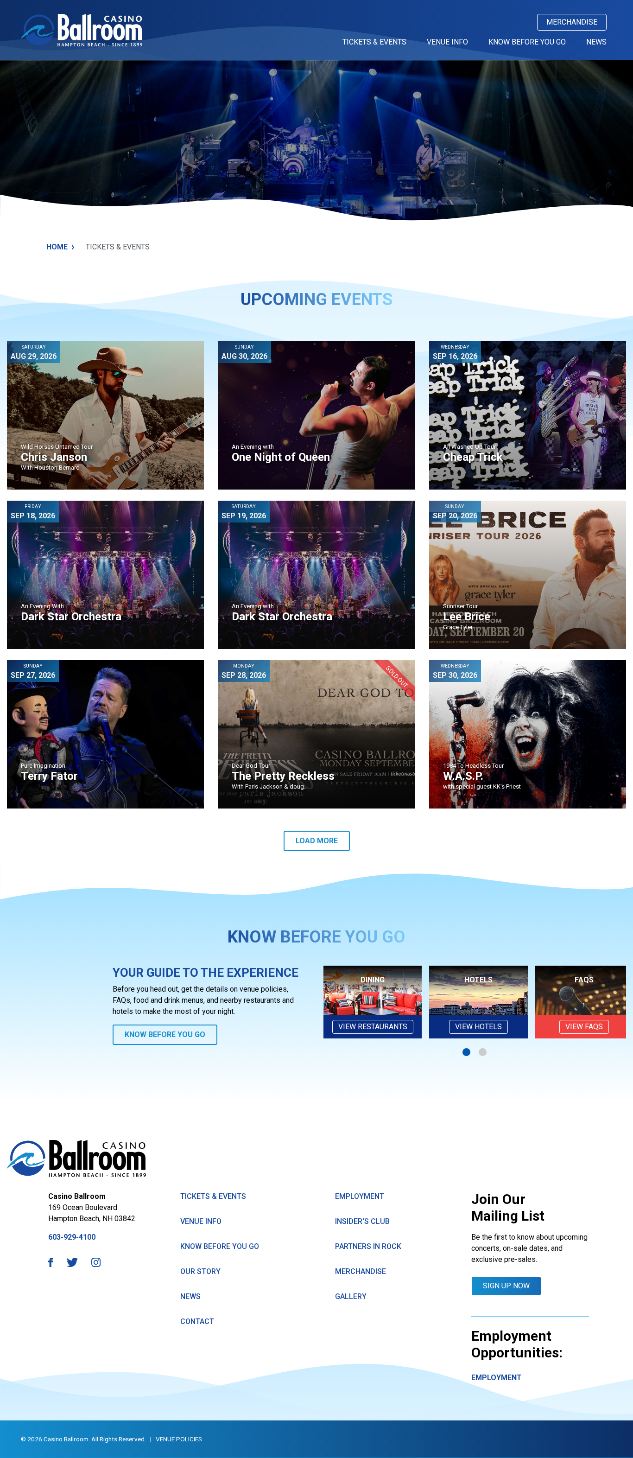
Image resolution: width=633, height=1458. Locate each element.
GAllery (351, 1296)
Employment (359, 1196)
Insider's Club (362, 1221)
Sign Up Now (506, 1285)
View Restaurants (372, 1026)
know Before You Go (219, 1246)
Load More (317, 840)
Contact (197, 1321)
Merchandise (571, 22)
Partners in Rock (368, 1246)
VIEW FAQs (584, 1026)
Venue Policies (179, 1439)
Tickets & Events (374, 42)
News (596, 42)
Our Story (200, 1271)
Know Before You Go (527, 42)
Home (60, 246)
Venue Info (447, 42)
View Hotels (478, 1026)
